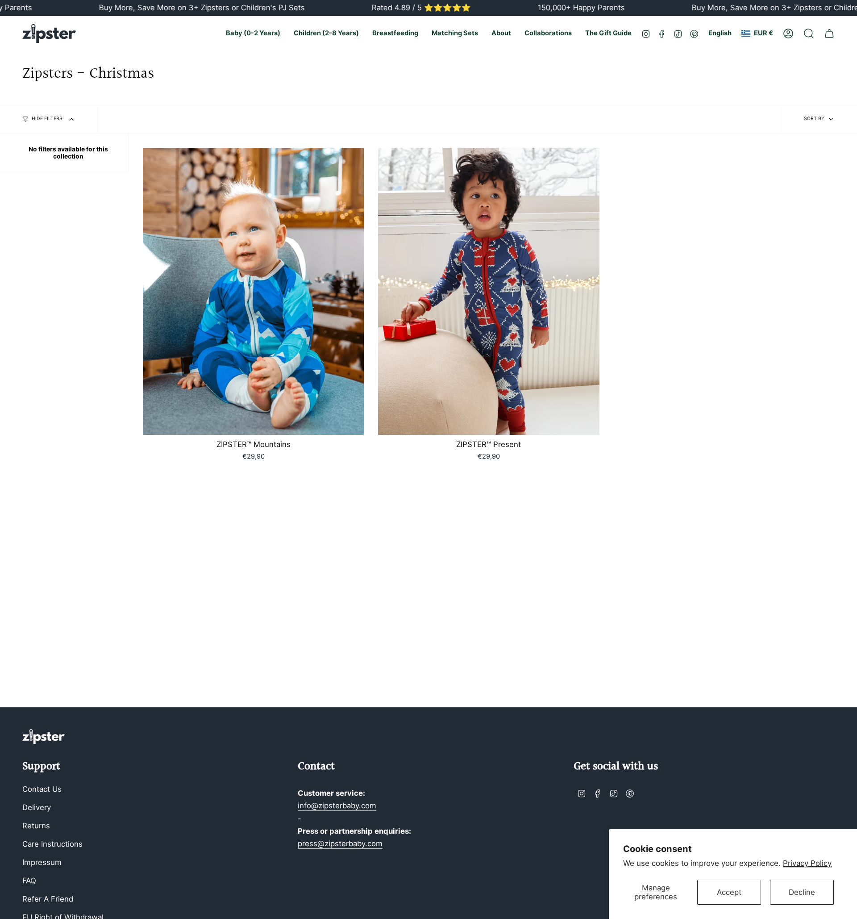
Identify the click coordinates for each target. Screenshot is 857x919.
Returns (36, 825)
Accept (729, 892)
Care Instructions (52, 844)
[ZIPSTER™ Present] (488, 291)
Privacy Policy (807, 863)
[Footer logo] (43, 736)
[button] (253, 33)
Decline (802, 892)
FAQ (29, 880)
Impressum (42, 862)
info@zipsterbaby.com (337, 805)
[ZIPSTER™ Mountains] (253, 291)
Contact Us (42, 789)
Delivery (36, 807)
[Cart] (829, 33)
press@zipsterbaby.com (340, 843)
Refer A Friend (47, 898)
